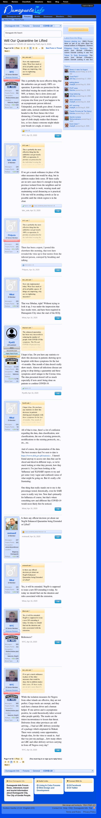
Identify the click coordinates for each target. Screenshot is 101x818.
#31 (58, 136)
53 (17, 304)
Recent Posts (19, 20)
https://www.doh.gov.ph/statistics (35, 455)
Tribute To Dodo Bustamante (76, 55)
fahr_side (11, 160)
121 (17, 247)
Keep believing (75, 94)
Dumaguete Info (13, 16)
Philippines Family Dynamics (75, 48)
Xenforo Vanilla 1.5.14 (12, 808)
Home (5, 2)
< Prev (16, 48)
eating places (74, 82)
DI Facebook (75, 785)
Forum (65, 2)
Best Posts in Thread (54, 48)
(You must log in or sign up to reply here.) (46, 759)
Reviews (15, 2)
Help (65, 808)
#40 (58, 750)
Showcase (47, 16)
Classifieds (26, 2)
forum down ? (74, 124)
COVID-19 (21, 44)
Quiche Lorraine (75, 117)
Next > (7, 51)
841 (17, 244)
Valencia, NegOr (13, 102)
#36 (58, 509)
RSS (94, 808)
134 (17, 167)
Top (90, 808)
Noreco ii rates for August (79, 70)
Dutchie (72, 72)
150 (17, 301)
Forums (27, 17)
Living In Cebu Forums (49, 785)
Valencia (15, 374)
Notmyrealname (75, 119)
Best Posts (8, 20)
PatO (38, 44)
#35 (58, 393)
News (49, 2)
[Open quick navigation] (60, 26)
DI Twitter (73, 788)
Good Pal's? (74, 77)
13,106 (16, 367)
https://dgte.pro (89, 805)
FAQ (70, 16)
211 (17, 93)
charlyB (72, 84)
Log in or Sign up (88, 5)
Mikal (11, 294)
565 (17, 91)
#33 (58, 270)
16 (42, 48)
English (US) (29, 808)
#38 (58, 601)
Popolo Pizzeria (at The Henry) (81, 111)
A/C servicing (74, 105)
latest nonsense (75, 100)
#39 (58, 642)
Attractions (39, 2)
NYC (12, 72)
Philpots (12, 235)
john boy (73, 79)
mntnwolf (11, 533)
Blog (57, 2)
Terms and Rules (73, 812)
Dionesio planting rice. (72, 41)
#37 (58, 537)
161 (17, 542)
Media (37, 16)
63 (17, 169)
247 (17, 540)
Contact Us (57, 808)
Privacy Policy (89, 812)
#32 (58, 211)
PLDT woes (74, 88)
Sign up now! (78, 29)
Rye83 (12, 342)
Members (60, 16)
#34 (58, 318)
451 (17, 369)
